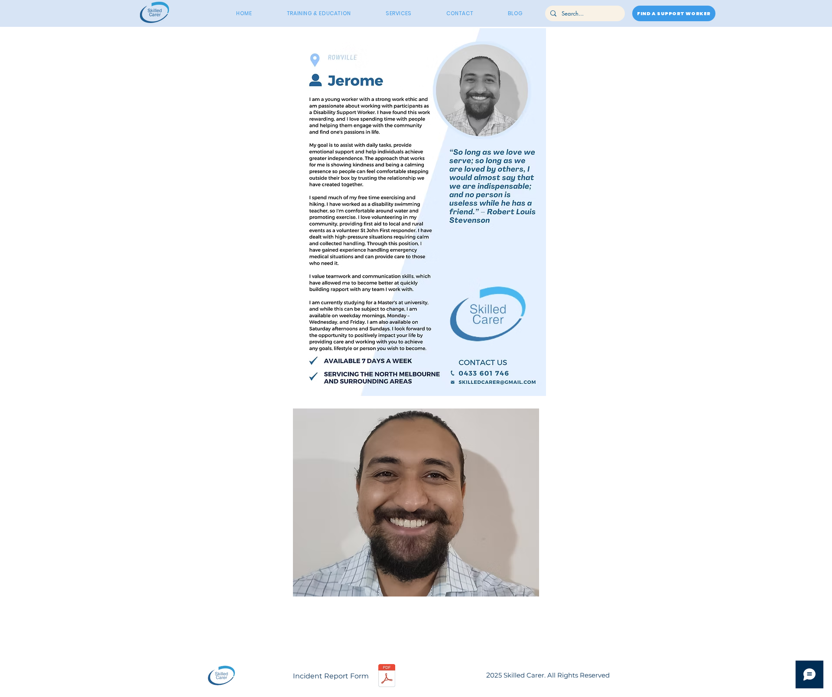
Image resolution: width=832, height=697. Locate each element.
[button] (416, 502)
